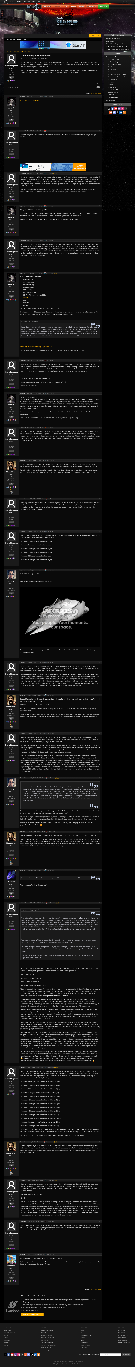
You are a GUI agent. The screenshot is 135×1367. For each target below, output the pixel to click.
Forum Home (11, 39)
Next (95, 93)
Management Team (86, 1335)
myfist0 (11, 108)
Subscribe (126, 1355)
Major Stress (11, 472)
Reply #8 (23, 393)
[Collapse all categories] (130, 56)
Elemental (44, 1333)
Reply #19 (23, 870)
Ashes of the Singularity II (48, 1330)
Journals (57, 6)
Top (99, 96)
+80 (11, 1277)
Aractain (11, 881)
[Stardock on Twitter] (109, 108)
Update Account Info (124, 1342)
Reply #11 (23, 499)
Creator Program (85, 1345)
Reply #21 (23, 1067)
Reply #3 (23, 173)
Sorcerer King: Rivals (46, 1350)
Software (11, 1)
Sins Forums (43, 58)
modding (96, 84)
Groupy (6, 1345)
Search (19, 39)
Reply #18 (23, 832)
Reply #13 (23, 570)
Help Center (121, 1330)
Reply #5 (23, 240)
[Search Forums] (129, 1)
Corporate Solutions (9, 1333)
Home (6, 51)
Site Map (79, 1364)
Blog (39, 1)
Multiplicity (7, 1342)
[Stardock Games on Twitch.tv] (119, 108)
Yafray (25, 298)
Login (24, 39)
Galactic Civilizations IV (47, 1335)
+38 (11, 893)
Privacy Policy (56, 1364)
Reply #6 (23, 273)
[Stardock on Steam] (125, 108)
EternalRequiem (11, 65)
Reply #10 (23, 460)
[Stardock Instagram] (122, 108)
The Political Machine (47, 1342)
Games (19, 1)
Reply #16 (23, 733)
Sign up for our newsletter (89, 1355)
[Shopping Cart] (126, 1)
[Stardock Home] (5, 1)
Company (84, 1327)
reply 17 (36, 910)
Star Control (44, 1340)
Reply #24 (23, 1221)
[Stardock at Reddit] (110, 112)
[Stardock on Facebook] (112, 108)
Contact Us (84, 1347)
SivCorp (11, 581)
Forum (73, 6)
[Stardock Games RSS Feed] (124, 112)
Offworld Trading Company (48, 1345)
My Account (121, 1333)
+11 (11, 77)
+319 (11, 120)
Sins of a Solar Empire (16, 51)
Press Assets (84, 1342)
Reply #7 (23, 360)
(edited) (55, 173)
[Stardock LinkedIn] (120, 112)
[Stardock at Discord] (114, 112)
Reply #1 (23, 96)
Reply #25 (23, 1254)
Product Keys (122, 1337)
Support (45, 1)
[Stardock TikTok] (117, 112)
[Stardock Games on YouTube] (115, 108)
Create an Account (123, 1335)
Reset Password (122, 1340)
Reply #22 (23, 1142)
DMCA (73, 1364)
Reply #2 (23, 131)
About (82, 1330)
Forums (83, 1350)
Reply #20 (23, 903)
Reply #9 (23, 428)
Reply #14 (23, 662)
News (33, 1)
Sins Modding (28, 51)
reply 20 (35, 321)
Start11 (6, 1335)
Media (81, 6)
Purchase (103, 6)
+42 (11, 593)
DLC (65, 6)
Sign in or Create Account (32, 1314)
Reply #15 (23, 695)
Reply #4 (23, 206)
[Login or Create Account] (123, 1)
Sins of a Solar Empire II (47, 1337)
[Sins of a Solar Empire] (67, 19)
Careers (83, 1337)
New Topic (95, 36)
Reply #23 (23, 1180)
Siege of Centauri (46, 1347)
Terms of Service (66, 1364)
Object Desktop (8, 1330)
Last (99, 93)
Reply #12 (23, 531)
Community (26, 1)
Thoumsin (11, 1266)
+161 (11, 484)
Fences (6, 1337)
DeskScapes (7, 1340)
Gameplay (47, 6)
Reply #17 (23, 778)
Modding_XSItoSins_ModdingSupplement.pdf (36, 347)
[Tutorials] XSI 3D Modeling (29, 100)
